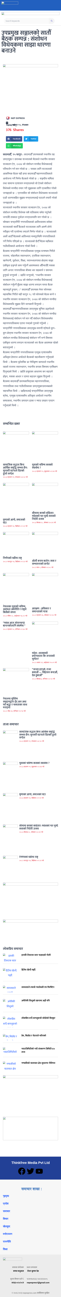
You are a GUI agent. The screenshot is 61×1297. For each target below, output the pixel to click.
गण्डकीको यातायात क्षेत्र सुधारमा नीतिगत (38, 1063)
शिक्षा (5, 1249)
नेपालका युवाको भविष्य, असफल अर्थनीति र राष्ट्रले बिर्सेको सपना (15, 609)
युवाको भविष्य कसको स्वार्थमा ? (42, 466)
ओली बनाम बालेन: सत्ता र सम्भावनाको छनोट (44, 562)
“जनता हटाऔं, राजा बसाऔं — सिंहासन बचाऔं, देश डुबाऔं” (45, 672)
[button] (14, 139)
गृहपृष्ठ (6, 1195)
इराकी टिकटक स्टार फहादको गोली (36, 955)
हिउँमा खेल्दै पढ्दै (28, 970)
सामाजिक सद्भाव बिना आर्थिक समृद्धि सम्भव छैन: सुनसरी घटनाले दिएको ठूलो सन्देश (15, 469)
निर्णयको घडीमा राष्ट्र (12, 558)
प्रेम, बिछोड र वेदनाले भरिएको (33, 1036)
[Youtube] (39, 1171)
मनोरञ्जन (7, 1233)
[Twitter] (30, 1171)
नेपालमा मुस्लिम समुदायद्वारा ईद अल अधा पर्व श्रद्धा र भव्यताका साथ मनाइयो (15, 703)
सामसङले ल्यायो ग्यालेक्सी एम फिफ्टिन (37, 987)
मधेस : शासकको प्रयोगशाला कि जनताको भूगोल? (43, 656)
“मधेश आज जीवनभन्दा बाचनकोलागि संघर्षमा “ (14, 624)
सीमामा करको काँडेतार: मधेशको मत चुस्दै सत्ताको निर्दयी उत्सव (44, 516)
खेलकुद (6, 1226)
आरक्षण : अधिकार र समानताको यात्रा (41, 610)
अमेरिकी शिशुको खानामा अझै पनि (35, 1001)
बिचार (5, 1218)
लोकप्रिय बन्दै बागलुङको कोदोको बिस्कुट (38, 1018)
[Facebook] (21, 1171)
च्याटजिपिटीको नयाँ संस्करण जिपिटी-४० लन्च (38, 1050)
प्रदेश (6, 1203)
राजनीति (7, 1241)
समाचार (6, 1211)
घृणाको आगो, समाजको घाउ (14, 521)
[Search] (52, 21)
